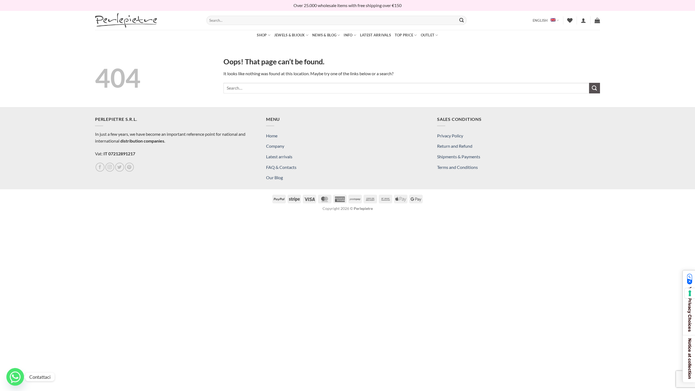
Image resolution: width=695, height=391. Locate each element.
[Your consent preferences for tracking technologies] (690, 293)
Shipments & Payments (458, 156)
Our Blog (274, 177)
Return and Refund (454, 146)
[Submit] (461, 20)
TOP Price (404, 35)
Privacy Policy (450, 135)
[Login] (583, 20)
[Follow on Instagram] (109, 167)
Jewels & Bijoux (289, 35)
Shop (262, 35)
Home (271, 135)
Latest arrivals (375, 35)
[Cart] (597, 20)
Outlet (428, 35)
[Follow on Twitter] (119, 167)
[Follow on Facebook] (100, 167)
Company (275, 146)
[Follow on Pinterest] (129, 167)
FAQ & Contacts (281, 167)
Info (348, 35)
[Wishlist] (570, 20)
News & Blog (324, 35)
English (540, 20)
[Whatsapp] (15, 377)
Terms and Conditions (457, 167)
